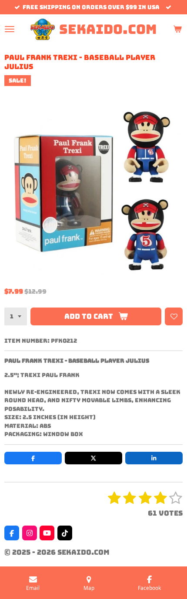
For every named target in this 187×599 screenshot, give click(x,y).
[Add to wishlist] (174, 316)
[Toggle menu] (9, 29)
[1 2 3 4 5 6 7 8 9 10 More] (15, 316)
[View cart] (177, 29)
